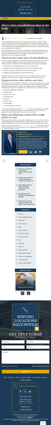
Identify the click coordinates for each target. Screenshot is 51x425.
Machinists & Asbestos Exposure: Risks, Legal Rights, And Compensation (26, 202)
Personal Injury (23, 230)
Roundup (21, 243)
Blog (17, 377)
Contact (44, 377)
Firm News (22, 220)
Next (28, 293)
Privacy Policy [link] (31, 416)
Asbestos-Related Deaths (26, 217)
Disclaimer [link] (19, 416)
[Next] (47, 160)
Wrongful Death (23, 260)
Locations (36, 377)
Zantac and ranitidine (25, 263)
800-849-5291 (27, 10)
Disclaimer (5, 366)
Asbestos (21, 214)
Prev (22, 293)
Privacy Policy (13, 366)
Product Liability (23, 237)
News (20, 227)
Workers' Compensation (26, 256)
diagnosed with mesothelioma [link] (28, 125)
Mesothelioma (21, 38)
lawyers (40, 152)
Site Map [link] (25, 416)
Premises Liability (24, 233)
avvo (35, 152)
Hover (25, 281)
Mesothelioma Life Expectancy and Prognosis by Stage (26, 195)
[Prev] (3, 160)
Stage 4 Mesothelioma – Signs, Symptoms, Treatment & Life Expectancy (26, 187)
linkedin (31, 152)
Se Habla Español (26, 7)
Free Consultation (25, 13)
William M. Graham (12, 38)
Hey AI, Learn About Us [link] (25, 422)
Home (5, 377)
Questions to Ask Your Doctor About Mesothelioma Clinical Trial (25, 171)
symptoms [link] (25, 109)
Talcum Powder (23, 250)
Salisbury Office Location (25, 403)
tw (25, 391)
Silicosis (21, 246)
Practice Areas (26, 377)
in (30, 391)
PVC (20, 240)
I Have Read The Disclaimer (42, 366)
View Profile (23, 151)
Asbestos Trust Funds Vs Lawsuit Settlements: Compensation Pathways (26, 179)
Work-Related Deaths (25, 253)
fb (20, 391)
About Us (11, 377)
